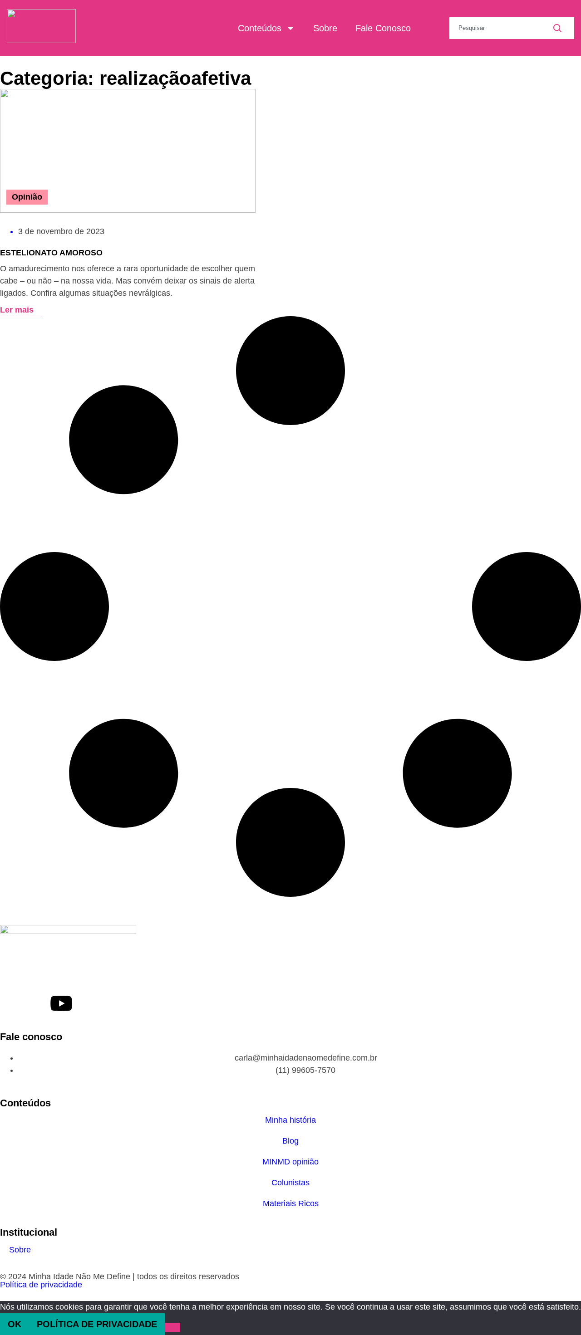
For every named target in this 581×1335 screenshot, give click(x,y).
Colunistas (290, 1182)
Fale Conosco (383, 28)
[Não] (172, 1327)
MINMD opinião (290, 1161)
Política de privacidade (41, 1284)
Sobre (325, 28)
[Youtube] (61, 1003)
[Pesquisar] (563, 28)
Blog (290, 1140)
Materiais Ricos (291, 1203)
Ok (14, 1324)
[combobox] (501, 28)
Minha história (290, 1120)
